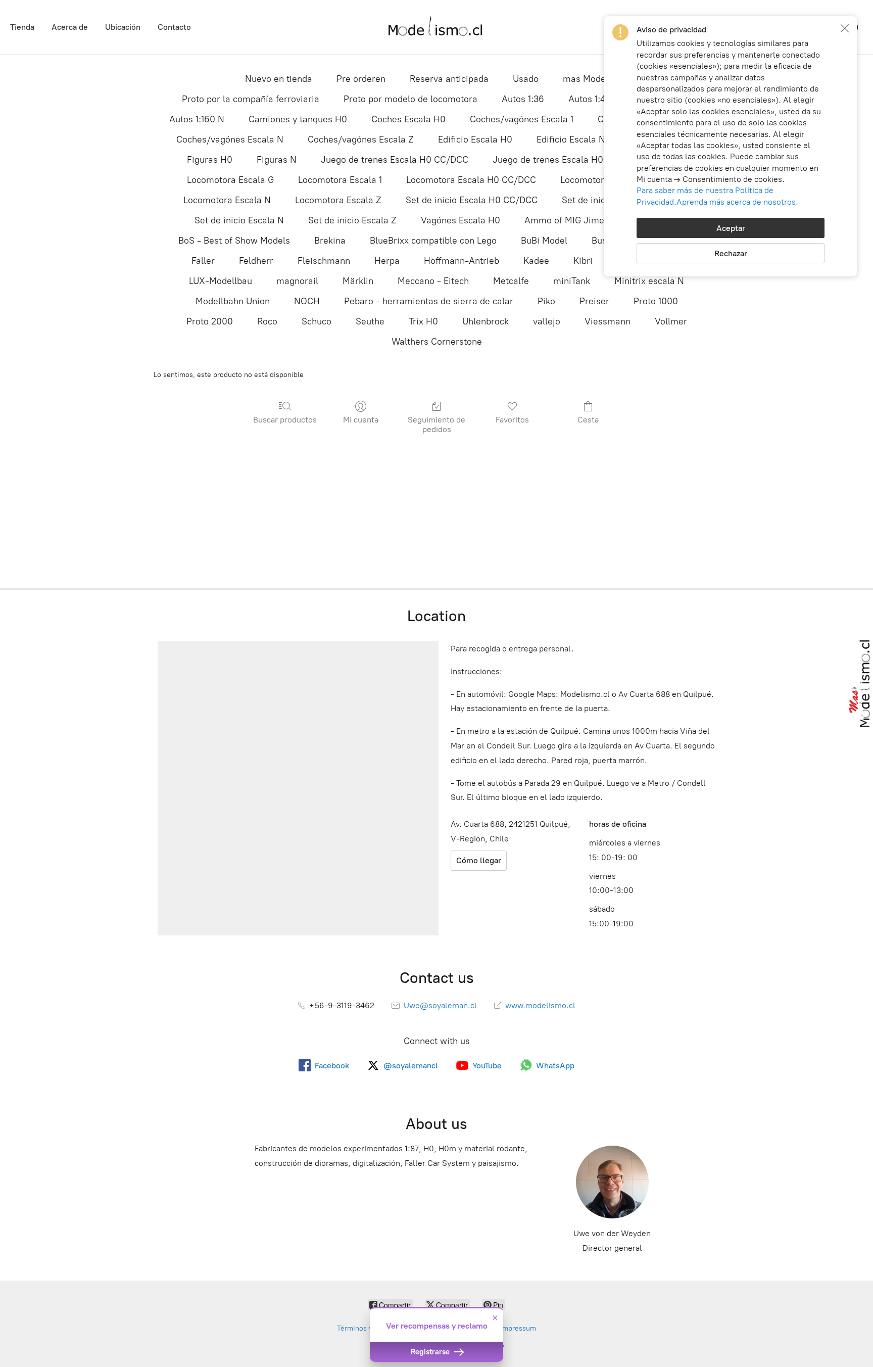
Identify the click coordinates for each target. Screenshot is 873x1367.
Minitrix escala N (649, 281)
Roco (267, 321)
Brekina (330, 240)
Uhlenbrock (485, 321)
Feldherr (256, 260)
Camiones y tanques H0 (298, 119)
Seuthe (370, 321)
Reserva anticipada (449, 78)
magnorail (297, 281)
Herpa (387, 260)
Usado (526, 78)
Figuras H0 (209, 159)
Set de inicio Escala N (239, 220)
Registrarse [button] (431, 1351)
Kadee (536, 260)
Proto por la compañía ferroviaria (250, 99)
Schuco (316, 321)
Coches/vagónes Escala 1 (521, 119)
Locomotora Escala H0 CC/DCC (471, 179)
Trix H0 (423, 321)
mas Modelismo (595, 78)
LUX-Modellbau (220, 281)
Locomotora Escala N (227, 200)
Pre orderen (360, 78)
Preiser (594, 301)
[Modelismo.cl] (436, 27)
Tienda (22, 27)
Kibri (583, 260)
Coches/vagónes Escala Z (361, 139)
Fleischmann (324, 260)
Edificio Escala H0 (475, 139)
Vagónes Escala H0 (460, 220)
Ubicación (122, 27)
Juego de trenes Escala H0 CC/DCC (394, 159)
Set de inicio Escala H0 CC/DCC (472, 200)
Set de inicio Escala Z (352, 220)
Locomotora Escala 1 (340, 179)
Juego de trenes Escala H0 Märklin (565, 159)
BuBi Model (544, 240)
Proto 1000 (656, 301)
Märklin (358, 281)
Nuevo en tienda (278, 78)
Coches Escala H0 (408, 119)
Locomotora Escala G (230, 179)
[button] (845, 28)
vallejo (546, 321)
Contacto (174, 27)
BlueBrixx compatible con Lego (433, 240)
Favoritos (512, 420)
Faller (203, 260)
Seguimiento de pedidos (436, 424)
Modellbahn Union (233, 301)
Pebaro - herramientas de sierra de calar (428, 301)
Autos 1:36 (523, 99)
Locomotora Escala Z (338, 200)
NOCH (307, 301)
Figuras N (277, 159)
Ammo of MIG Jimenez (571, 220)
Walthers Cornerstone (437, 341)
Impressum (518, 1328)
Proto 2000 (209, 321)
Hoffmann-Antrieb (461, 260)
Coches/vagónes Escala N (229, 139)
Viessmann (607, 321)
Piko (546, 301)
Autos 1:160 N (196, 119)
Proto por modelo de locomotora (410, 99)
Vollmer (671, 321)
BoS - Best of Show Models (234, 240)
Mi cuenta (360, 420)
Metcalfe (511, 281)
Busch (604, 240)
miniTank (571, 281)
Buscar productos (285, 420)
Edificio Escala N (571, 139)
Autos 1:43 (589, 99)
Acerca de (70, 27)
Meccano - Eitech (433, 281)
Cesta (588, 420)
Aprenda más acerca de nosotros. (737, 202)
